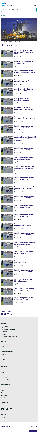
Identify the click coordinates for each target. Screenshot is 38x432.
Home (4, 15)
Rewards (3, 362)
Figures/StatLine (5, 327)
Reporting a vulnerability (8, 397)
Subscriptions (4, 402)
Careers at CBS (5, 379)
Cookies (3, 393)
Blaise (2, 346)
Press (2, 372)
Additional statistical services (9, 336)
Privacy (3, 359)
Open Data (4, 331)
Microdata (3, 334)
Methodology (4, 344)
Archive (3, 400)
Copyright (3, 390)
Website (3, 388)
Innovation (4, 377)
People (3, 357)
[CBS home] (8, 3)
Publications (4, 341)
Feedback (32, 431)
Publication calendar (6, 415)
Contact (3, 370)
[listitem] (2, 314)
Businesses (4, 354)
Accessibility (4, 395)
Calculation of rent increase (8, 329)
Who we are (4, 375)
